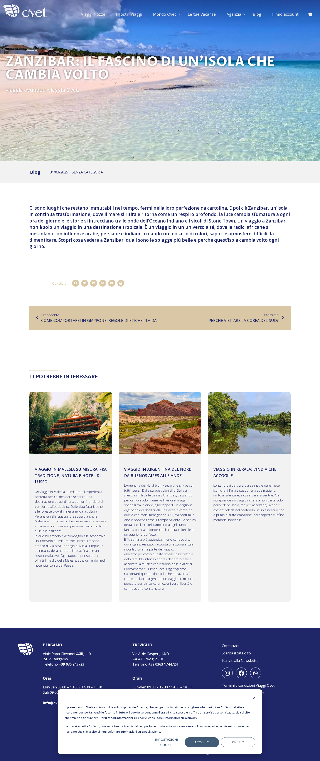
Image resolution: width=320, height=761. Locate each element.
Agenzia (234, 14)
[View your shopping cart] (310, 14)
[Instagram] (227, 673)
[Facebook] (241, 673)
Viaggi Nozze (93, 14)
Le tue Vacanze (202, 14)
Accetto (201, 742)
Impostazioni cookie (166, 742)
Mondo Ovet (164, 14)
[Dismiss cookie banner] (253, 699)
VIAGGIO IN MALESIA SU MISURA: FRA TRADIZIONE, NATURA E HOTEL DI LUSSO (71, 475)
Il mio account (285, 14)
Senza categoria (87, 172)
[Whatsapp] (255, 673)
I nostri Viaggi (129, 14)
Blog (257, 14)
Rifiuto (238, 742)
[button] (75, 283)
